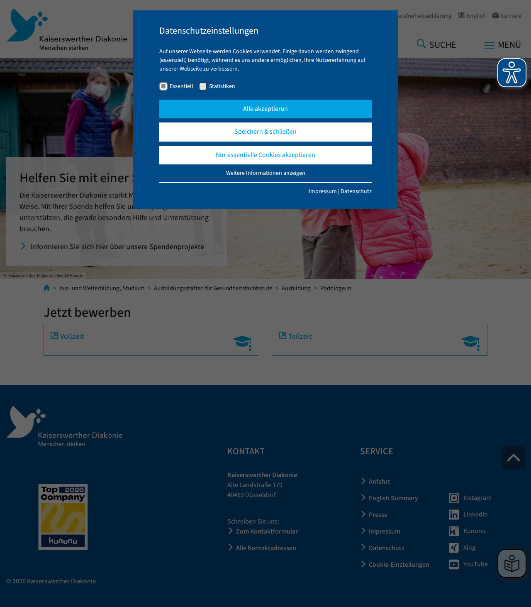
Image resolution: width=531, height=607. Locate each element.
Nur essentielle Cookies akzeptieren (265, 154)
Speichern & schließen (265, 131)
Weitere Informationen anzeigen (265, 173)
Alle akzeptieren (265, 108)
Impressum (323, 191)
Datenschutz (356, 191)
